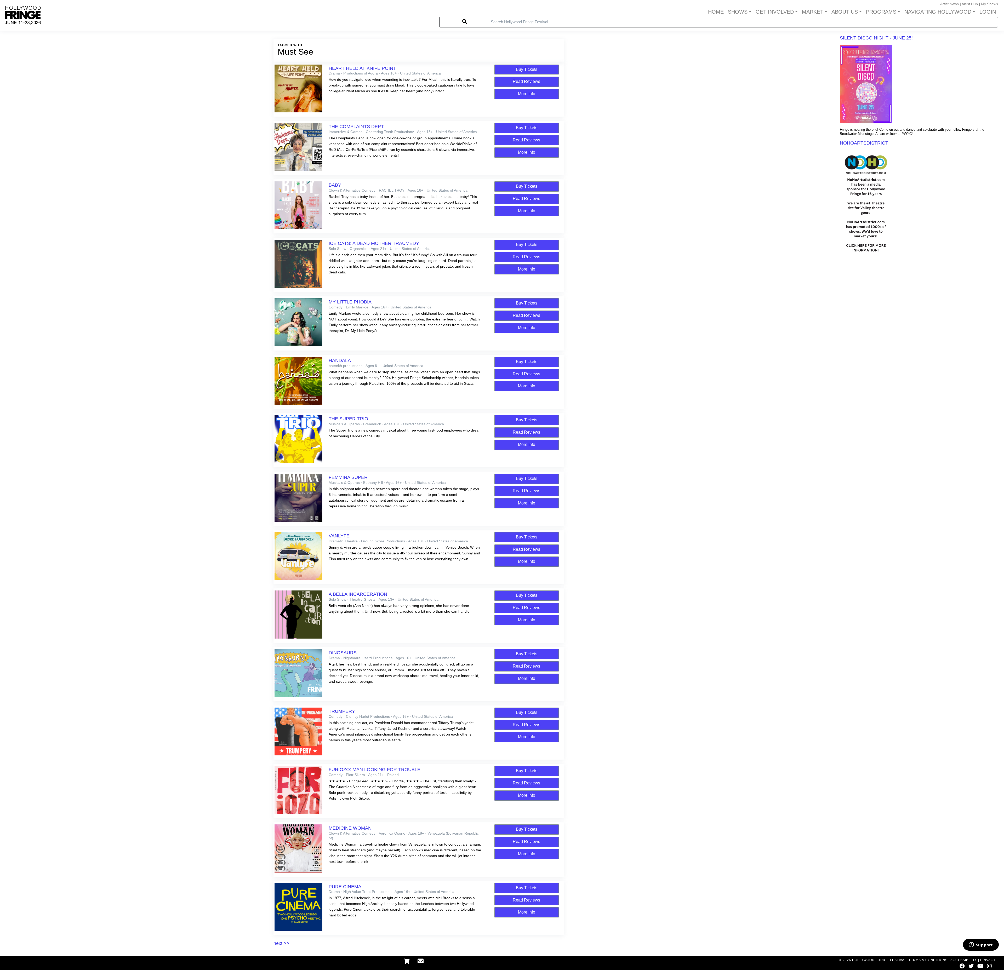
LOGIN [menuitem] (987, 12)
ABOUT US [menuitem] (844, 12)
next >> (281, 943)
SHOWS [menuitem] (738, 12)
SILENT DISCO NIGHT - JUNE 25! (876, 38)
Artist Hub (970, 4)
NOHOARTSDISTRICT (864, 143)
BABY (335, 185)
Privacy (988, 960)
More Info (526, 93)
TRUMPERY (342, 711)
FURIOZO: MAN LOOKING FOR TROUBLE (374, 769)
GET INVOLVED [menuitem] (775, 12)
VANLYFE (339, 535)
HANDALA (340, 360)
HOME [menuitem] (716, 12)
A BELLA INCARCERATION (358, 594)
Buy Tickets (526, 69)
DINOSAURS (343, 652)
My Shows (989, 4)
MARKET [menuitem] (812, 12)
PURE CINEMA (345, 886)
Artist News (949, 4)
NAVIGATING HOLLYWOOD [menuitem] (937, 12)
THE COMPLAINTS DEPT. (357, 126)
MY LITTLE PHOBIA (350, 302)
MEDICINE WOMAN (350, 828)
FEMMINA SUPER (348, 477)
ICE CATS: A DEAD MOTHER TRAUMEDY (374, 243)
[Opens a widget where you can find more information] (981, 945)
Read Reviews (526, 81)
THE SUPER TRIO (348, 418)
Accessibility (963, 960)
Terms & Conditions (928, 960)
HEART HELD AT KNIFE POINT (362, 68)
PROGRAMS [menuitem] (881, 12)
